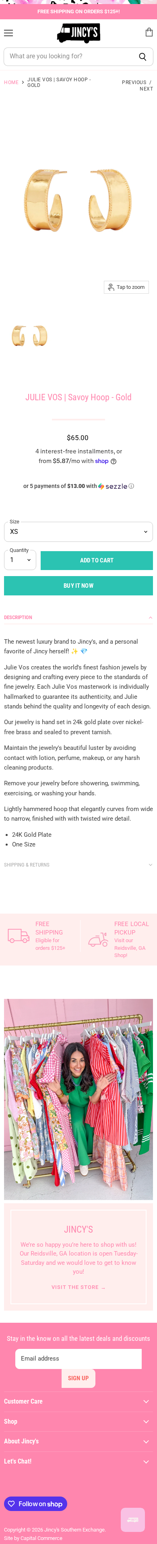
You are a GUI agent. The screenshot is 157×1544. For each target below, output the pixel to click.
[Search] (142, 56)
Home (11, 82)
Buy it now (78, 585)
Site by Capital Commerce (33, 1538)
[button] (78, 486)
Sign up (78, 1378)
